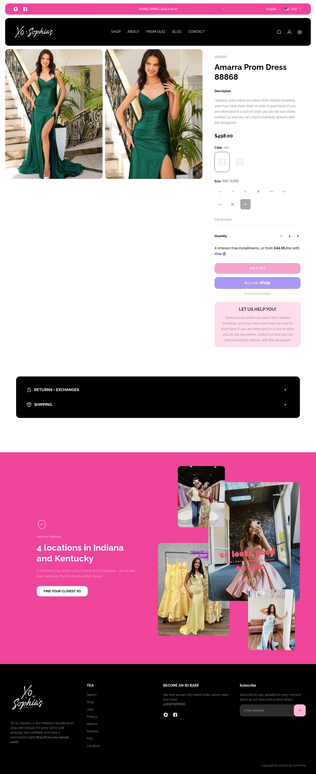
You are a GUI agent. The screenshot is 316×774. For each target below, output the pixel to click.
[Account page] (289, 32)
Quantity (221, 236)
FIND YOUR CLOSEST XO (62, 591)
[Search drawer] (279, 32)
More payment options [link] (257, 293)
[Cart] (300, 32)
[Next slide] (223, 9)
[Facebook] (25, 9)
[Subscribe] (300, 710)
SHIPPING (43, 404)
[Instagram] (15, 9)
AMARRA (221, 57)
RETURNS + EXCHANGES (56, 389)
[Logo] (34, 32)
